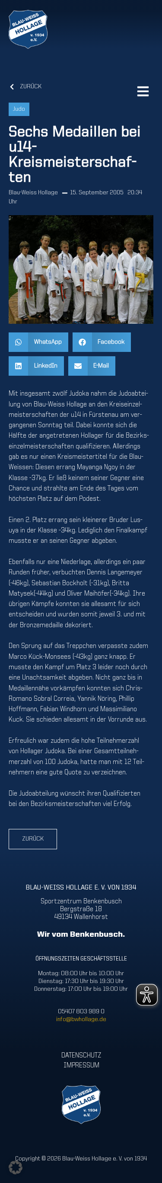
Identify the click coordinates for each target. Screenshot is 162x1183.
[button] (38, 342)
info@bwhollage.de (81, 1019)
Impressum (81, 1065)
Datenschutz (81, 1055)
